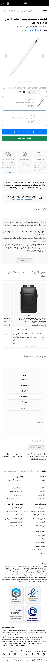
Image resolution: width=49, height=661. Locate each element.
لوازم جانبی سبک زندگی (14, 498)
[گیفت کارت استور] (33, 614)
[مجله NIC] (16, 614)
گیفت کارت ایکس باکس (13, 519)
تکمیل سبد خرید (24, 138)
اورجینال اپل (18, 495)
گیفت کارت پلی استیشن (13, 511)
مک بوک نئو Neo (39, 519)
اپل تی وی (41, 495)
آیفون (43, 487)
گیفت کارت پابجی (16, 522)
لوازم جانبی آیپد (26, 11)
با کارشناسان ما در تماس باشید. (21, 199)
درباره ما (42, 539)
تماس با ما (41, 535)
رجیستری (42, 553)
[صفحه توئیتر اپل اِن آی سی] (26, 654)
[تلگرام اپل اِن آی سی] (43, 654)
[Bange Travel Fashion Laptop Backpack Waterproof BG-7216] (29, 299)
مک (43, 480)
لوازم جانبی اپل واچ (15, 491)
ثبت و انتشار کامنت (36, 448)
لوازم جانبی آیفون (15, 480)
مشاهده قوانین (9, 173)
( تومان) (24, 132)
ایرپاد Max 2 (40, 526)
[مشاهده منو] (46, 3)
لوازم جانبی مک (16, 484)
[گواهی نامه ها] (33, 595)
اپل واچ (42, 491)
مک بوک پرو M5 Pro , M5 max (34, 511)
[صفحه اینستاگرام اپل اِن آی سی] (38, 654)
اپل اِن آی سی (45, 11)
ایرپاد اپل (41, 498)
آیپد (37, 11)
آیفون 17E (41, 508)
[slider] (35, 30)
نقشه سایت (40, 542)
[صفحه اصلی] (25, 3)
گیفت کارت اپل (17, 508)
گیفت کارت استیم (16, 515)
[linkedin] (15, 654)
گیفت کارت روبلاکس (15, 526)
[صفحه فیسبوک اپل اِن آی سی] (32, 654)
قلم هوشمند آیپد (10, 11)
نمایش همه (24, 261)
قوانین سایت (40, 546)
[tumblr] (21, 654)
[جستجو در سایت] (2, 3)
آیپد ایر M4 (41, 522)
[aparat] (3, 654)
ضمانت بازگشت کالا (38, 550)
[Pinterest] (9, 654)
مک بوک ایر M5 (39, 515)
